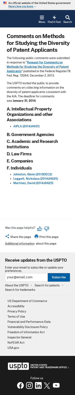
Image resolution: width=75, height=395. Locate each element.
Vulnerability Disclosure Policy (28, 327)
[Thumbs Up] (39, 228)
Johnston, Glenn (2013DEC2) (32, 174)
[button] (18, 237)
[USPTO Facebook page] (19, 387)
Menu (42, 22)
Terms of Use (16, 316)
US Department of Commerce (27, 301)
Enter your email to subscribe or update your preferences (34, 269)
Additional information (20, 243)
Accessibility (16, 306)
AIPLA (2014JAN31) (26, 126)
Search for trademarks (20, 289)
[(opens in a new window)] (28, 387)
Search (67, 22)
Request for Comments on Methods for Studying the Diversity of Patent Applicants (38, 67)
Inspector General (19, 337)
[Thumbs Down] (46, 228)
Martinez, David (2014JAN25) (33, 183)
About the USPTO (16, 285)
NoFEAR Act (16, 342)
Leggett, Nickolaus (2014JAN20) (35, 178)
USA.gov (13, 347)
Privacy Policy (17, 311)
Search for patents (47, 285)
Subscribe (59, 277)
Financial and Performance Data (29, 321)
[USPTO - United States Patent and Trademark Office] (37, 368)
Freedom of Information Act (26, 332)
